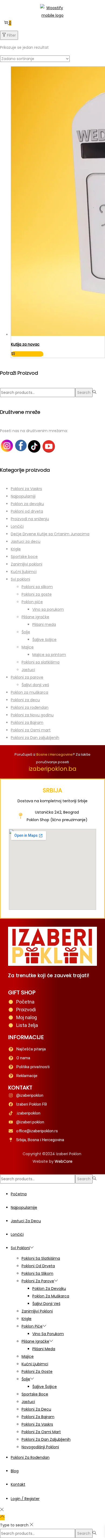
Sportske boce (24, 556)
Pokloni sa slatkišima (41, 662)
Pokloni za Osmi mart (31, 730)
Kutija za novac (25, 344)
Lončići (17, 526)
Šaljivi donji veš (35, 685)
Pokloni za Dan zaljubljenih (35, 737)
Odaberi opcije (29, 354)
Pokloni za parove (27, 677)
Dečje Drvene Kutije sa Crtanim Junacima (50, 534)
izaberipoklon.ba (52, 769)
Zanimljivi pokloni (26, 564)
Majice (28, 647)
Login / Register (25, 1498)
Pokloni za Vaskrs (26, 488)
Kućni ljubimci (24, 571)
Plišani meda (44, 624)
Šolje (26, 632)
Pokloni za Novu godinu (32, 715)
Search (83, 392)
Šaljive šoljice (44, 639)
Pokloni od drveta (27, 511)
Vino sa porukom (48, 609)
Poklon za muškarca (29, 692)
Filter (11, 35)
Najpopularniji (23, 496)
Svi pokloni (20, 579)
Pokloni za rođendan (29, 707)
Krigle (16, 549)
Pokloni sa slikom (37, 586)
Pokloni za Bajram (27, 722)
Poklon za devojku (27, 503)
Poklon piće (32, 602)
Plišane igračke (35, 617)
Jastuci (28, 669)
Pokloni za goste (37, 594)
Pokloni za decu (25, 700)
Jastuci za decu (25, 541)
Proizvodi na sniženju (30, 519)
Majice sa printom (49, 654)
